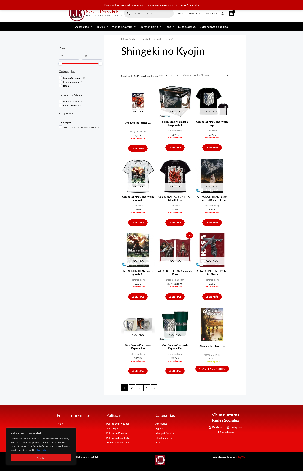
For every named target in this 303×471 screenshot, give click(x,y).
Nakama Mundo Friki (102, 11)
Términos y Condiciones (119, 442)
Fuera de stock (71, 105)
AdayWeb (241, 457)
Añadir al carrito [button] (212, 368)
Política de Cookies (116, 433)
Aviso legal (112, 428)
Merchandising (148, 26)
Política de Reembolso (118, 437)
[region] (41, 446)
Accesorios (82, 26)
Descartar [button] (193, 4)
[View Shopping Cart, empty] (230, 13)
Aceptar (41, 457)
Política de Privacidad (118, 423)
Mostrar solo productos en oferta (80, 127)
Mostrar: (163, 75)
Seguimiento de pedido (214, 26)
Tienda (193, 13)
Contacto (211, 13)
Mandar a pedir (71, 101)
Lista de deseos (187, 26)
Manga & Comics (122, 26)
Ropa (168, 26)
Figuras (100, 26)
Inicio (181, 13)
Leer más (41, 450)
